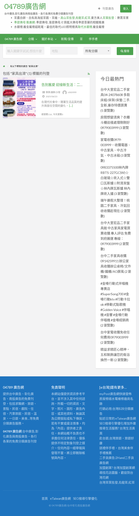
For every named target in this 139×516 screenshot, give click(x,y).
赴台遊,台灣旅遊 (110, 438)
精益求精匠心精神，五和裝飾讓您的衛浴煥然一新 (115, 354)
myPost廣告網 (109, 394)
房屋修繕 (105, 399)
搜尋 (126, 51)
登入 (126, 8)
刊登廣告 (108, 8)
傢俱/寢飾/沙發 (53, 92)
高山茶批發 (67, 17)
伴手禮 (93, 39)
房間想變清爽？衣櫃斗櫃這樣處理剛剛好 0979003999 (115, 122)
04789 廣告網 (13, 39)
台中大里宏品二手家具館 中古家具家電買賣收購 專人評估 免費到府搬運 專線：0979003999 (115, 233)
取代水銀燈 (85, 26)
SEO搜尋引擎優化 (111, 423)
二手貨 (129, 458)
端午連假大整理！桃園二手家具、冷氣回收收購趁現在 (115, 205)
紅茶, (88, 17)
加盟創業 (126, 468)
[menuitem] (106, 9)
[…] (71, 105)
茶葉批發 (108, 17)
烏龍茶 (79, 17)
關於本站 (47, 39)
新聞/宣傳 (67, 39)
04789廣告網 (25, 6)
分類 (31, 39)
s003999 (72, 92)
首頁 (45, 498)
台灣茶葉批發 (108, 482)
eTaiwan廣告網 (125, 418)
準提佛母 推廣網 (24, 22)
